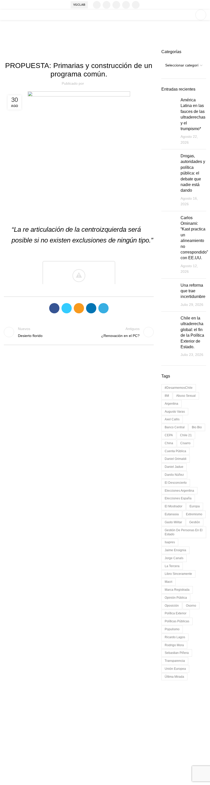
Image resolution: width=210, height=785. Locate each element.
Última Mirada (174, 677)
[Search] (189, 15)
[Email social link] (79, 308)
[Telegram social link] (103, 308)
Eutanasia (172, 514)
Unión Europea (175, 669)
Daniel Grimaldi (175, 459)
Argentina (171, 403)
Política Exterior (175, 613)
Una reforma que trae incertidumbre (193, 291)
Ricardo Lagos (175, 637)
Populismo (172, 629)
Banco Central (175, 427)
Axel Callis (172, 419)
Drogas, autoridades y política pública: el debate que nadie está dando (193, 173)
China (169, 443)
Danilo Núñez (174, 475)
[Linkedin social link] (136, 5)
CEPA (169, 435)
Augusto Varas (175, 411)
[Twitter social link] (106, 5)
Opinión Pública (176, 597)
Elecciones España (178, 498)
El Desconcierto (176, 482)
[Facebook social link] (97, 5)
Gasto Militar (173, 522)
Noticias (87, 52)
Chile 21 (186, 435)
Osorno (191, 605)
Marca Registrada (177, 590)
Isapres (170, 542)
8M (167, 396)
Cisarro (185, 443)
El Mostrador (173, 506)
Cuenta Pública (175, 451)
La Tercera (172, 566)
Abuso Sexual (186, 396)
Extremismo (194, 514)
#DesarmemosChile (179, 388)
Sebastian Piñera (177, 653)
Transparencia (175, 661)
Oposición (172, 605)
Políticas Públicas (177, 621)
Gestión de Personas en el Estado (184, 532)
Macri (168, 582)
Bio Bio (197, 427)
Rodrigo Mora (174, 645)
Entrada (70, 52)
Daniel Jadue (174, 467)
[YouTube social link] (126, 5)
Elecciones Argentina (179, 490)
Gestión (194, 522)
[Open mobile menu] (201, 15)
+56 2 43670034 (19, 743)
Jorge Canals (174, 558)
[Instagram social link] (116, 5)
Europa (195, 506)
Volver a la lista (78, 332)
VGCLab (79, 4)
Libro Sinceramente (178, 574)
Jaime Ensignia (175, 550)
